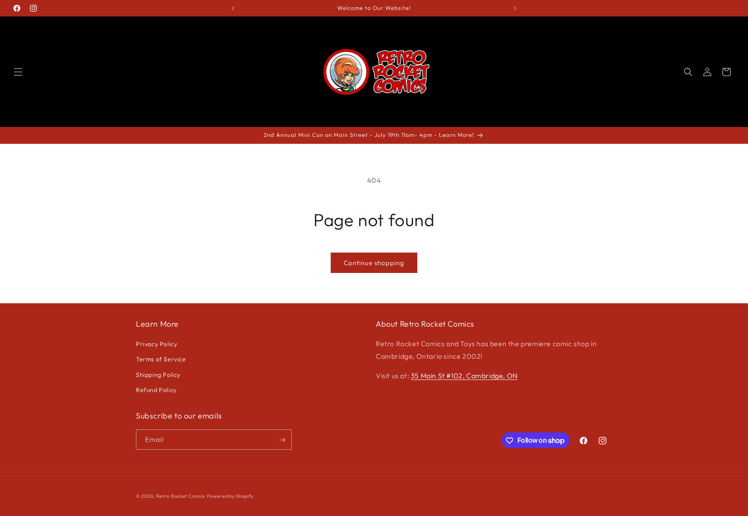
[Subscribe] (281, 440)
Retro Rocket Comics (180, 496)
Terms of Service (161, 359)
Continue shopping (374, 263)
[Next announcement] (515, 8)
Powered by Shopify (230, 496)
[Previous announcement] (232, 8)
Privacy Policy (156, 344)
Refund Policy (156, 390)
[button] (18, 71)
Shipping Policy (158, 375)
